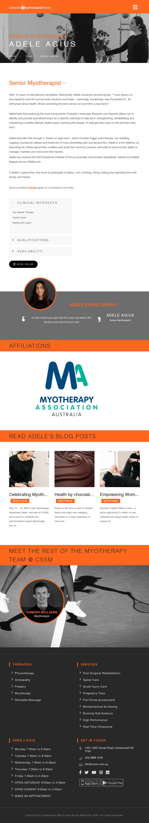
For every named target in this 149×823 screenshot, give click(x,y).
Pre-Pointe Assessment (99, 699)
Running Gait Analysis (98, 713)
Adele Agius (20, 501)
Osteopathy (23, 679)
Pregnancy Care (94, 693)
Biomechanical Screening (100, 706)
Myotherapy (23, 693)
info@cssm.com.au (96, 764)
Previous (117, 333)
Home (13, 56)
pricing (32, 187)
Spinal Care (91, 679)
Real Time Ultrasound (97, 726)
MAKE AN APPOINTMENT (33, 795)
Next (128, 333)
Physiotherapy (24, 673)
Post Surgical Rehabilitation (101, 673)
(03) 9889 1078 (94, 757)
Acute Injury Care (95, 686)
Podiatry (20, 686)
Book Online (25, 264)
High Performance (95, 720)
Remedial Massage (28, 699)
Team (28, 56)
